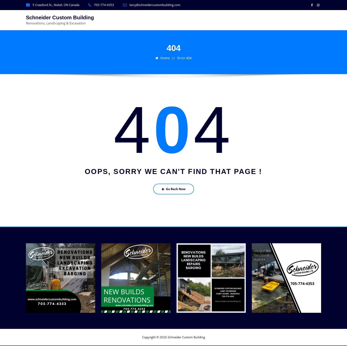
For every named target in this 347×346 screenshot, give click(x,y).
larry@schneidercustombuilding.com (155, 5)
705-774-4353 (104, 5)
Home (165, 58)
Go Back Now (176, 189)
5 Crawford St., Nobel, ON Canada (56, 5)
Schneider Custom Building (60, 17)
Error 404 (184, 58)
